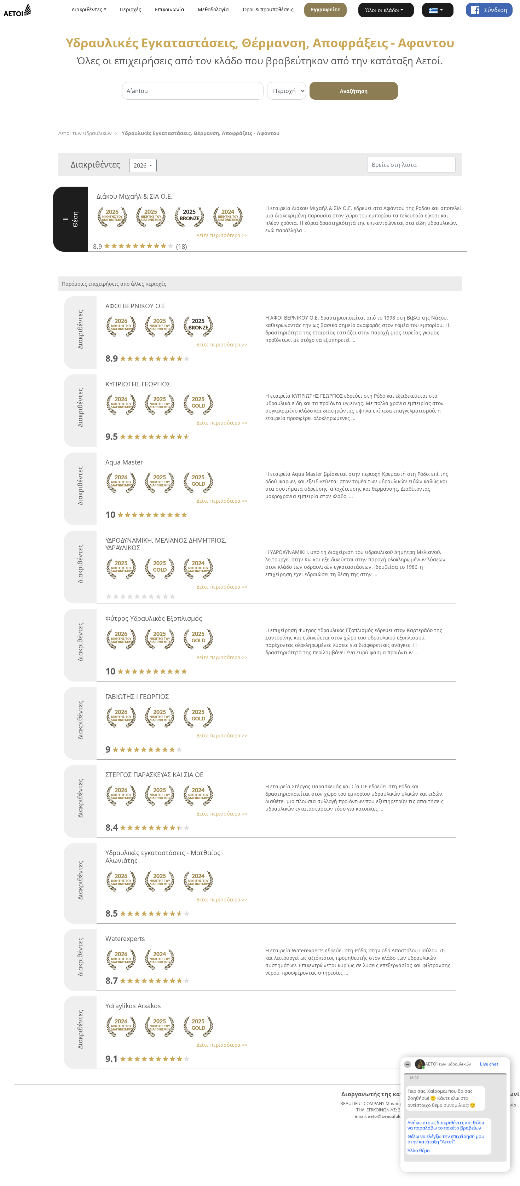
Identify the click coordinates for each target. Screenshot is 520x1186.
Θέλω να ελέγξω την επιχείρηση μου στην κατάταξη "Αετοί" (446, 1139)
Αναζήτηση (354, 91)
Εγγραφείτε (325, 9)
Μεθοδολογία (213, 9)
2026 (141, 165)
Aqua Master (124, 462)
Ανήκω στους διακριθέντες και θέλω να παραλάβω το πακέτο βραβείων (446, 1125)
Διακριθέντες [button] (87, 9)
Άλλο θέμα (419, 1150)
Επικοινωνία (169, 9)
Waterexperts (125, 938)
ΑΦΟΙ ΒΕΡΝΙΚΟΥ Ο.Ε (135, 306)
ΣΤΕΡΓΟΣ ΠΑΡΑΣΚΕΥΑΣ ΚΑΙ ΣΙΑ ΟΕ (154, 774)
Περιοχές (130, 9)
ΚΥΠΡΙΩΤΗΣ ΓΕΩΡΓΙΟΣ (138, 384)
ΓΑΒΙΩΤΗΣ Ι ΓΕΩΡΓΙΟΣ (137, 696)
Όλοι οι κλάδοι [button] (382, 10)
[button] (438, 10)
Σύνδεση (495, 10)
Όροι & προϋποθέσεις (268, 9)
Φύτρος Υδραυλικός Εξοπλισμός (153, 618)
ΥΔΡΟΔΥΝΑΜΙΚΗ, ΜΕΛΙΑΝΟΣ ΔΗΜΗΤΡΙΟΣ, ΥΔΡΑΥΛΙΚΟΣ (165, 544)
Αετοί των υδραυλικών (85, 133)
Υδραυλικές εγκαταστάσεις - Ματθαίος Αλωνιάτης (162, 856)
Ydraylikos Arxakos (133, 1005)
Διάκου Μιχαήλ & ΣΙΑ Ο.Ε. (135, 196)
